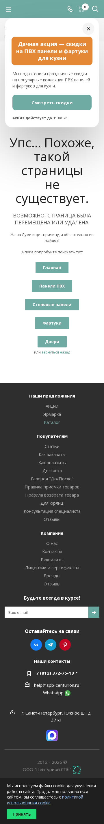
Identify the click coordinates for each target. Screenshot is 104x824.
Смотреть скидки (52, 102)
